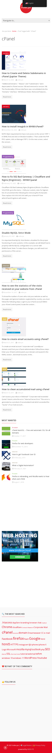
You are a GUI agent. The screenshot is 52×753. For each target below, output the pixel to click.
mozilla (20, 649)
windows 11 (18, 658)
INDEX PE (30, 749)
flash (26, 639)
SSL (9, 653)
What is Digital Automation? (23, 465)
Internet (6, 266)
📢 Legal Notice (25, 745)
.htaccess (7, 622)
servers (6, 53)
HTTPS (14, 644)
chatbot (44, 623)
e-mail (47, 633)
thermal (13, 654)
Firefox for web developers (22, 443)
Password (30, 627)
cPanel (7, 632)
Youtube (42, 658)
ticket (18, 654)
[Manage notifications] (5, 748)
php (43, 649)
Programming (8, 157)
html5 (6, 644)
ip (30, 644)
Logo (4, 649)
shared (4, 654)
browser (15, 427)
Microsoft (11, 649)
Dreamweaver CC (36, 633)
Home (14, 31)
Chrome (7, 627)
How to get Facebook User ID (24, 454)
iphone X (42, 644)
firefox (18, 638)
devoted (15, 633)
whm (39, 653)
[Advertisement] (20, 507)
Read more (7, 97)
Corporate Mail (41, 627)
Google (34, 638)
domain (23, 632)
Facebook (7, 638)
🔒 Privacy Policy (39, 745)
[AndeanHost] (20, 560)
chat (39, 622)
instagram (23, 644)
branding (25, 622)
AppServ (16, 622)
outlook (36, 649)
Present (14, 441)
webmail (32, 654)
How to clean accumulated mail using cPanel (25, 389)
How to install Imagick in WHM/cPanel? (23, 126)
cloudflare (17, 627)
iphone (34, 644)
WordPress (30, 658)
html (43, 639)
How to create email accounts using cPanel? (25, 339)
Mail (4, 319)
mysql (28, 649)
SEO (47, 649)
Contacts (24, 627)
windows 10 (7, 658)
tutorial (23, 654)
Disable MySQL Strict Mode (16, 232)
